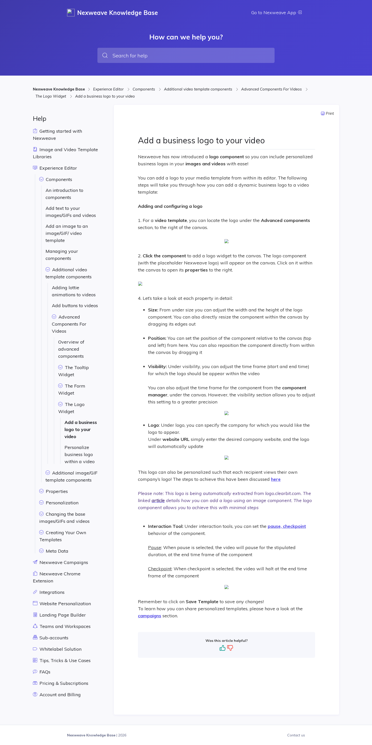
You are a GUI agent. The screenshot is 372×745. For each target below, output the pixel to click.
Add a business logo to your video (105, 96)
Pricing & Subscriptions (63, 683)
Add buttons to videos (75, 305)
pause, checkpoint (287, 526)
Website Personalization (64, 603)
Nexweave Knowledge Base (59, 89)
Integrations (51, 592)
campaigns (149, 616)
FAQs (44, 672)
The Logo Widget (51, 96)
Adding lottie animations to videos (74, 291)
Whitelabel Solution (59, 649)
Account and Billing (59, 694)
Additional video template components (198, 89)
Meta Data (56, 551)
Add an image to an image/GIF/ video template (67, 233)
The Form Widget (71, 389)
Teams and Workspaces (64, 626)
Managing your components (62, 254)
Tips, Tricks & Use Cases (64, 660)
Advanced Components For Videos (272, 89)
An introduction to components (64, 193)
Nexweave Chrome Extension (56, 577)
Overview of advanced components (71, 349)
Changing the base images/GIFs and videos (64, 517)
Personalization (61, 503)
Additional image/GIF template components (71, 476)
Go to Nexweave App (274, 12)
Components (144, 89)
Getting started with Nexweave (57, 134)
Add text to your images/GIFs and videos (71, 211)
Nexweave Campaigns (63, 562)
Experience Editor (109, 89)
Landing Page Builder (62, 615)
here (276, 479)
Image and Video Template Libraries (65, 153)
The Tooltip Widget (73, 371)
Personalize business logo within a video (80, 454)
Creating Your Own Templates (62, 536)
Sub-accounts (53, 638)
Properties (56, 491)
